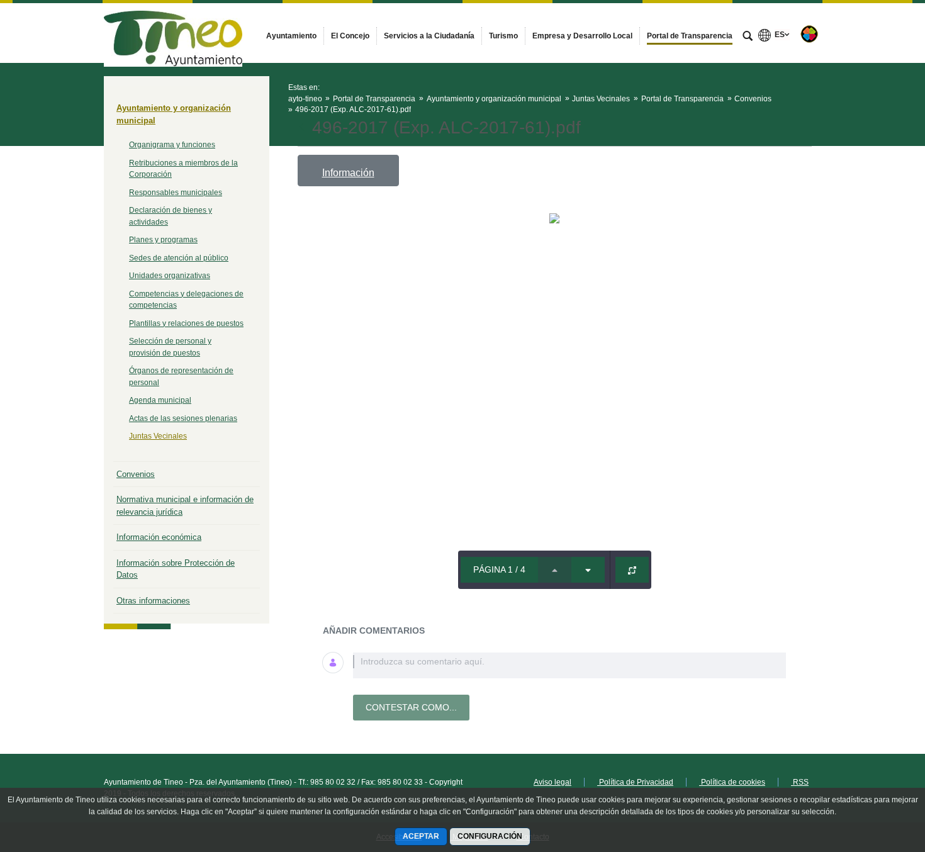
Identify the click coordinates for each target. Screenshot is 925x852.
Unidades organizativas (169, 275)
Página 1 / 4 (499, 569)
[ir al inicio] (874, 776)
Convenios (135, 474)
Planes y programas (163, 239)
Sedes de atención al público (178, 258)
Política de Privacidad (635, 782)
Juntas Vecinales (158, 436)
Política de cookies (732, 782)
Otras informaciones (153, 600)
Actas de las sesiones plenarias (183, 418)
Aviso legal (552, 782)
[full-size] (632, 570)
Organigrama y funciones (172, 144)
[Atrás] (303, 127)
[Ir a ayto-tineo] (173, 32)
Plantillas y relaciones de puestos (186, 323)
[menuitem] (291, 35)
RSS (800, 782)
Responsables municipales (175, 192)
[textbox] (569, 665)
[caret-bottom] (588, 570)
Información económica (158, 537)
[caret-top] (554, 570)
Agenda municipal (160, 400)
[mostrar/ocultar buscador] (747, 37)
